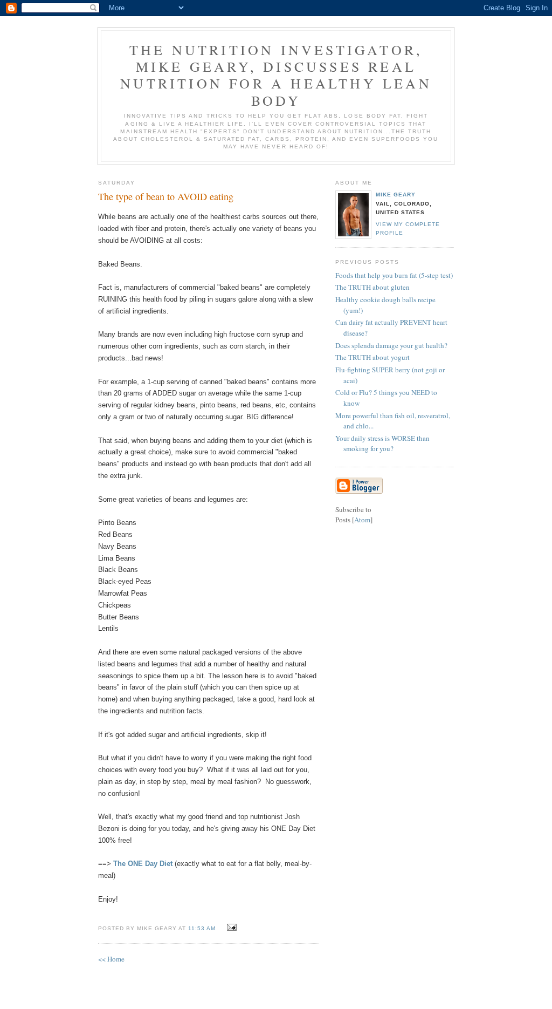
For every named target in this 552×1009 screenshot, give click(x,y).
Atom (362, 519)
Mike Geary (396, 194)
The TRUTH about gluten (372, 287)
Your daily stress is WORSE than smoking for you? (382, 443)
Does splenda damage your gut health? (391, 345)
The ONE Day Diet (142, 864)
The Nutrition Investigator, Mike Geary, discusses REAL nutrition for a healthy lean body (276, 75)
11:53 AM (203, 928)
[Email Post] (230, 927)
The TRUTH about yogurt (372, 357)
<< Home (111, 959)
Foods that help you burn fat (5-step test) (394, 275)
